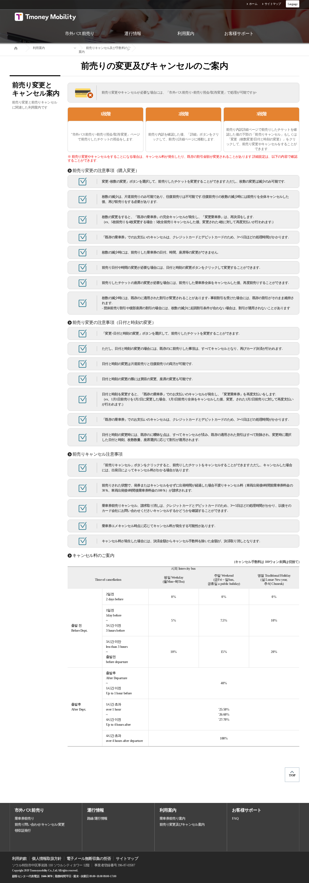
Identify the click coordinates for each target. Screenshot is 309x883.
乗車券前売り (24, 818)
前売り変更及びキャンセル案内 (182, 824)
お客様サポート (246, 810)
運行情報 (95, 810)
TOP (292, 775)
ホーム (253, 4)
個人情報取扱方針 (46, 858)
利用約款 (19, 858)
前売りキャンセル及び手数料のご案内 (105, 50)
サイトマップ (273, 4)
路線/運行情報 (97, 818)
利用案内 (39, 48)
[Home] (18, 47)
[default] (158, 48)
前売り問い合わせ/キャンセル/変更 (39, 824)
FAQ (235, 818)
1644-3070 (46, 876)
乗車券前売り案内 (172, 818)
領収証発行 (23, 830)
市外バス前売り (29, 810)
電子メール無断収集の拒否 (89, 858)
